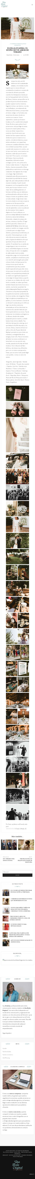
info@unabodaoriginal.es (14, 1100)
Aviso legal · (17, 1152)
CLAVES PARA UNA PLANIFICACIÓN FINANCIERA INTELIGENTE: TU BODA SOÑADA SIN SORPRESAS (19, 934)
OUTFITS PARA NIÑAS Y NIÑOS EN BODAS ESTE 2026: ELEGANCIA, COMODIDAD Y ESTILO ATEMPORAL (20, 909)
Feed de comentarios (8, 1055)
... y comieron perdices (15, 43)
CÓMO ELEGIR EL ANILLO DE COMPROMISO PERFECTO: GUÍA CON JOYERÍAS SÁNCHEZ (20, 918)
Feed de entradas (7, 1051)
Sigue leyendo (7, 1033)
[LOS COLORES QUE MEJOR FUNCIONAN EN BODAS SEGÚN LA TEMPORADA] (9, 845)
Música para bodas (18, 1156)
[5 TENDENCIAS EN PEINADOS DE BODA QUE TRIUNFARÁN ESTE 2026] (26, 845)
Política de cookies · (8, 1152)
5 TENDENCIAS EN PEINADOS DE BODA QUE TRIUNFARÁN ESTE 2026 (21, 899)
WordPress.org (6, 1058)
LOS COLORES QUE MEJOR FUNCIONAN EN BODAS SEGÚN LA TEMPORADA (21, 891)
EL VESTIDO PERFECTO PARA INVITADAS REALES (18, 925)
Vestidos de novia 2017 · (15, 1155)
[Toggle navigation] (32, 4)
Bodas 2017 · (6, 1155)
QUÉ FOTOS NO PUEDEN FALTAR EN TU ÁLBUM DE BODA (21, 941)
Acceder (5, 1048)
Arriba (31, 1174)
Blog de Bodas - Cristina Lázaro (13, 55)
